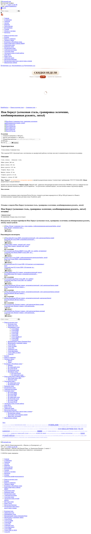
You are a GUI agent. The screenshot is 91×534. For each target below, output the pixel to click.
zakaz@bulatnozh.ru (10, 6)
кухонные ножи (43, 428)
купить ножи (83, 426)
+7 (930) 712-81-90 (11, 4)
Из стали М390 (12, 394)
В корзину (15, 142)
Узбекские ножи (9, 58)
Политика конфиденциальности (14, 476)
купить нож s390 (64, 424)
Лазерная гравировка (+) (13, 135)
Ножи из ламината (10, 38)
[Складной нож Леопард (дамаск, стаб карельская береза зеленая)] (24, 311)
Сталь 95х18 (11, 344)
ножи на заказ (41, 433)
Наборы (10, 365)
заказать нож (45, 424)
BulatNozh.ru (4, 107)
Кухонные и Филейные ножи (13, 42)
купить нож (53, 424)
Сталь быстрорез (13, 351)
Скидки (6, 23)
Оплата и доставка (10, 31)
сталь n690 (77, 435)
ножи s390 (45, 431)
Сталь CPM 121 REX (14, 352)
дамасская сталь (30, 424)
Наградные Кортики (10, 59)
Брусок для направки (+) (13, 137)
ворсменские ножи (20, 424)
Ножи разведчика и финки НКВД (14, 43)
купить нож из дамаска (55, 426)
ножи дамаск (59, 431)
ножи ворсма (52, 431)
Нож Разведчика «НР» (14, 378)
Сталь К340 (14, 340)
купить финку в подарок (32, 428)
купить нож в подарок (74, 424)
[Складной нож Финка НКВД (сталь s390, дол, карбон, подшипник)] (25, 251)
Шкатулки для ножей (14, 416)
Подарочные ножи (10, 48)
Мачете (10, 360)
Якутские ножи (9, 501)
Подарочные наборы (14, 413)
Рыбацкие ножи (9, 46)
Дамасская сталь (13, 325)
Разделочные (29, 65)
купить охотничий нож (8, 428)
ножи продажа (76, 433)
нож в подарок (67, 428)
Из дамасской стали (14, 367)
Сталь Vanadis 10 (16, 336)
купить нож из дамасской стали (71, 426)
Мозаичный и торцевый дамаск (17, 343)
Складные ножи (9, 51)
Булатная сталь (12, 324)
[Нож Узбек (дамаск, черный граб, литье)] (17, 244)
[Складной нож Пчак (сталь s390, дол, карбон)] (18, 278)
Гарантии (7, 21)
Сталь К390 (14, 332)
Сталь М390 (15, 330)
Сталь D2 (11, 354)
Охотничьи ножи (9, 45)
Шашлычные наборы (10, 62)
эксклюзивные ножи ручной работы (37, 437)
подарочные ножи (28, 435)
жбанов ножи (38, 424)
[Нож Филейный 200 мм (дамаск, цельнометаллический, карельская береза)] (27, 298)
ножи (39, 431)
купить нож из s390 (29, 426)
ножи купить (32, 433)
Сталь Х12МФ (12, 346)
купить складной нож (20, 428)
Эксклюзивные (18, 65)
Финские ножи (12, 379)
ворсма (12, 424)
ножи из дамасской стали (19, 433)
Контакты (7, 32)
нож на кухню (33, 431)
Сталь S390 (14, 333)
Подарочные (6, 65)
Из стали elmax (12, 392)
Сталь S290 (14, 335)
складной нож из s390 (68, 435)
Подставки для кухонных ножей (17, 414)
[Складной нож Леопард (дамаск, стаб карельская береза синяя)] (24, 304)
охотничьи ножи (19, 435)
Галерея (6, 29)
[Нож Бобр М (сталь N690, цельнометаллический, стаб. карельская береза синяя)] (29, 238)
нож (59, 428)
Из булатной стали (13, 370)
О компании (8, 20)
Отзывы (6, 475)
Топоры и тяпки (9, 40)
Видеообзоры (8, 27)
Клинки (6, 37)
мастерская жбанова (53, 428)
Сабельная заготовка (10, 50)
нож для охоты (14, 431)
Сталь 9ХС (11, 348)
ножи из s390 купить (69, 431)
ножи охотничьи (67, 433)
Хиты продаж (8, 26)
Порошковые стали (13, 327)
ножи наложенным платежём (53, 433)
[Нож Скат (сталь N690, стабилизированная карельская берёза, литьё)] (25, 257)
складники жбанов (58, 435)
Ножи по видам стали (11, 35)
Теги (3, 422)
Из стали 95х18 (12, 368)
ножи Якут (7, 54)
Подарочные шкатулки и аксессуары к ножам (18, 61)
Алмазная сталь (30, 107)
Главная (6, 18)
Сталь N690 (14, 338)
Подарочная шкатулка (10, 139)
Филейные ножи (13, 371)
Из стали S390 (12, 395)
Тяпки (10, 362)
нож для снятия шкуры (24, 431)
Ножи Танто (8, 56)
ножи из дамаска (6, 433)
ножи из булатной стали (80, 431)
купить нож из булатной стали (41, 426)
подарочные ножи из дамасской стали (43, 435)
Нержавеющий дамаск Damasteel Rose (19, 341)
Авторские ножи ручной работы (14, 53)
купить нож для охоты (17, 426)
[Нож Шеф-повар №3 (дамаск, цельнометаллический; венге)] (23, 272)
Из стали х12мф (12, 400)
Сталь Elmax (15, 328)
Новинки (7, 24)
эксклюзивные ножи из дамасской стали (17, 437)
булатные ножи (6, 424)
